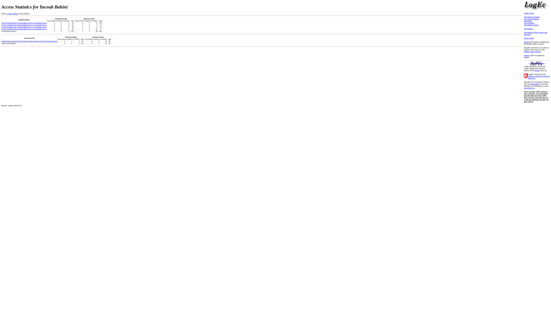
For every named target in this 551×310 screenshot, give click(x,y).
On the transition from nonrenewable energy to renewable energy (24, 23)
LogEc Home (529, 13)
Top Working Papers (532, 17)
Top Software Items (531, 25)
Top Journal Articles (531, 19)
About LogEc (529, 38)
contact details (12, 14)
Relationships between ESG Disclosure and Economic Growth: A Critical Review (29, 41)
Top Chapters (529, 23)
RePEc (537, 71)
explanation (534, 84)
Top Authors (528, 29)
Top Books (528, 21)
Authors (527, 42)
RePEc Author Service (532, 52)
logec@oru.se (529, 88)
